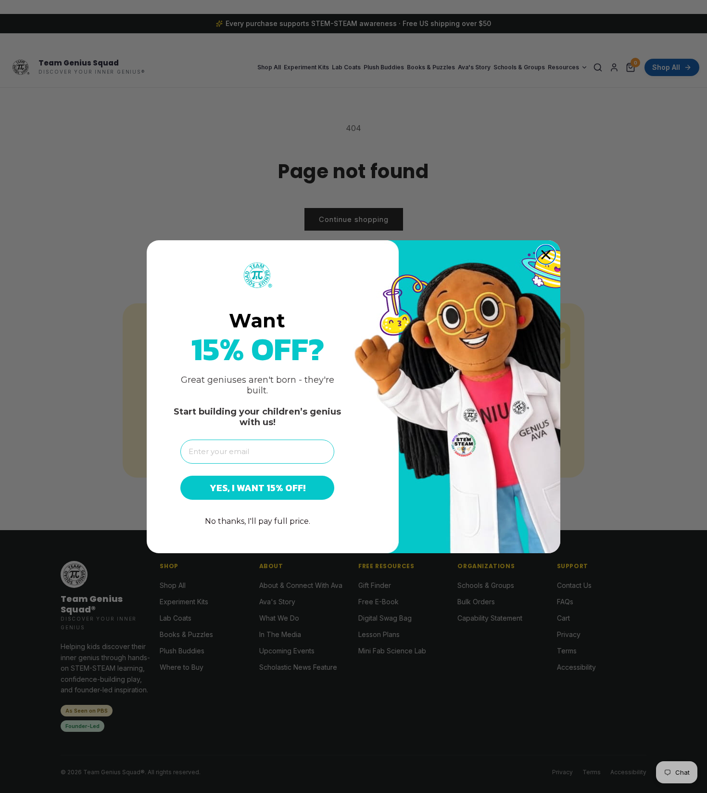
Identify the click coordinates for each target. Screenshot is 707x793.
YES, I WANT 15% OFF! (257, 488)
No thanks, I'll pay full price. (257, 521)
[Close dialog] (546, 254)
